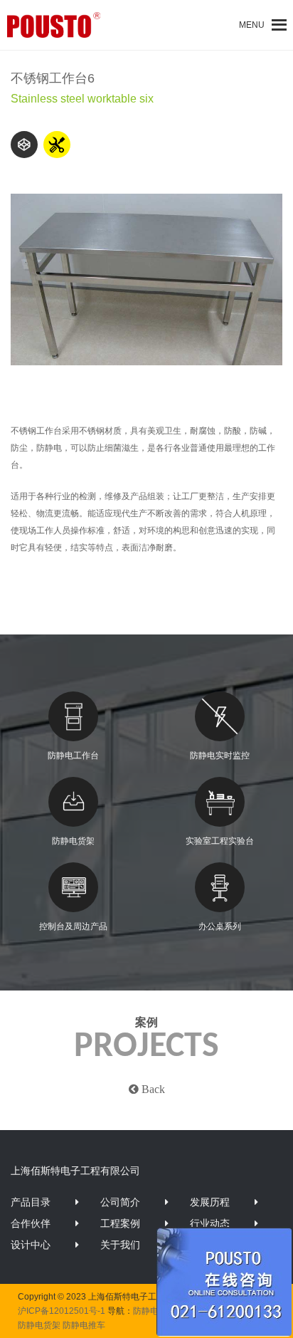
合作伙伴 (30, 1223)
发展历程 (210, 1202)
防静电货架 (73, 841)
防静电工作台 (73, 756)
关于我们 (120, 1244)
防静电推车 (84, 1325)
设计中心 (30, 1244)
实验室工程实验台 (220, 841)
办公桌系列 (219, 926)
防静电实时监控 (220, 756)
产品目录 (30, 1202)
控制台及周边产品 (73, 926)
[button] (252, 25)
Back (152, 1088)
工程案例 (120, 1223)
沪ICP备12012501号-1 (61, 1311)
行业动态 (210, 1223)
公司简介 (120, 1202)
